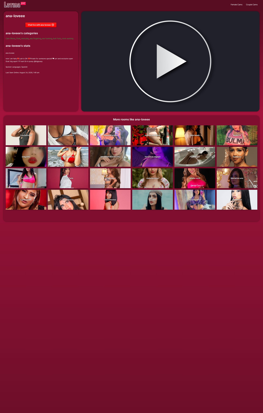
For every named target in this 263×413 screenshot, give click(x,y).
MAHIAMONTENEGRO (110, 157)
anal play (25, 38)
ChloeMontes (110, 200)
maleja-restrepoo (152, 135)
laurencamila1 (195, 200)
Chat (18, 38)
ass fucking (47, 38)
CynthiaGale (25, 200)
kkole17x (237, 135)
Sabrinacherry (68, 157)
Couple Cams (252, 4)
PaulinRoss (195, 157)
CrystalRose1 (26, 135)
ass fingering (35, 38)
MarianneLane (237, 178)
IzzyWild (152, 200)
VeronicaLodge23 (152, 157)
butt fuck (57, 38)
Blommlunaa (68, 200)
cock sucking (67, 38)
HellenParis (68, 178)
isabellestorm (152, 178)
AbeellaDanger (110, 135)
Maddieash (237, 200)
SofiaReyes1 (110, 178)
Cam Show (10, 38)
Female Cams (236, 4)
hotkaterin (26, 178)
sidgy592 (26, 157)
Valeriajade (195, 135)
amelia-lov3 (194, 178)
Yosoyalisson (68, 135)
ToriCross (237, 157)
